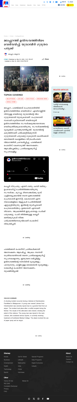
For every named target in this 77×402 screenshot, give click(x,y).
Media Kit (25, 381)
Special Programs (37, 357)
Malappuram (11, 99)
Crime (34, 5)
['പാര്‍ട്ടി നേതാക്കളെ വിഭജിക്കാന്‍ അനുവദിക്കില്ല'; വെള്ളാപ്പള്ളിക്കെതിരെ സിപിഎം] (62, 97)
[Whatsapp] (44, 2)
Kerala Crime (11, 102)
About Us (69, 357)
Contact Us (69, 362)
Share (47, 59)
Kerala (17, 5)
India (19, 366)
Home (12, 5)
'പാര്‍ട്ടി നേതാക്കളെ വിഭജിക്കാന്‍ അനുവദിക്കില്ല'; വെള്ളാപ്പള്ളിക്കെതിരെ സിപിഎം (61, 106)
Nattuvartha (29, 5)
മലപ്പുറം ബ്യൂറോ (14, 54)
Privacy (6, 389)
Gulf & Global (22, 357)
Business (7, 360)
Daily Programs (37, 360)
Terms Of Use (8, 381)
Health (6, 366)
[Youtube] (56, 2)
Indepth (34, 366)
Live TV (71, 5)
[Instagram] (50, 2)
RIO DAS (7, 384)
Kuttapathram (19, 36)
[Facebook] (53, 2)
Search (71, 2)
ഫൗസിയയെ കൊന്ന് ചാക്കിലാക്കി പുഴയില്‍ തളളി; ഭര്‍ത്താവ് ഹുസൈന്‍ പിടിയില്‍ (61, 130)
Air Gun (20, 99)
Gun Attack (30, 99)
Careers (68, 359)
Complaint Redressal (10, 386)
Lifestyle (20, 360)
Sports (38, 5)
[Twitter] (47, 2)
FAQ (5, 391)
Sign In (64, 2)
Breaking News (42, 99)
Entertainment (22, 5)
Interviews (21, 372)
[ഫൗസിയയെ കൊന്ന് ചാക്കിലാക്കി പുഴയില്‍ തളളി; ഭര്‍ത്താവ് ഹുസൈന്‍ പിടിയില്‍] (62, 122)
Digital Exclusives (37, 363)
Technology (7, 369)
